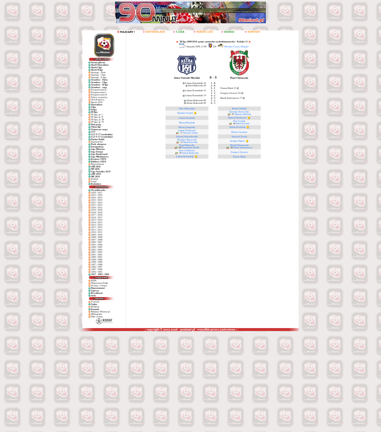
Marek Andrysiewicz (242, 147)
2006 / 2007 (96, 242)
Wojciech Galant (190, 133)
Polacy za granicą (99, 97)
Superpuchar (97, 141)
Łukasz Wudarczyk (187, 130)
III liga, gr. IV (97, 122)
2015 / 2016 (96, 220)
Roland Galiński (239, 108)
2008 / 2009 (96, 237)
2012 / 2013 (96, 227)
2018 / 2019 (96, 212)
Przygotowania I (98, 92)
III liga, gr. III (97, 119)
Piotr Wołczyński (187, 108)
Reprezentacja (97, 164)
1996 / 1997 (96, 267)
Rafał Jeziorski (242, 123)
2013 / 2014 (96, 225)
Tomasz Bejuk (239, 156)
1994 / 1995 (96, 272)
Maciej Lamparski (187, 127)
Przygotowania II (99, 94)
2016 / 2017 (96, 217)
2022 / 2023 (96, 202)
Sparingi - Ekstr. (98, 72)
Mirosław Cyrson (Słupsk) (236, 46)
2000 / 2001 (96, 257)
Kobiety (94, 179)
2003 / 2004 (96, 249)
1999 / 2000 (96, 259)
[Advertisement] (76, 361)
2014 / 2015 (96, 222)
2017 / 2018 (96, 215)
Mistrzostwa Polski (99, 283)
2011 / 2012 (96, 230)
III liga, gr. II (97, 117)
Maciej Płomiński (187, 122)
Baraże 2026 (97, 102)
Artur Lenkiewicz (187, 150)
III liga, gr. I (96, 114)
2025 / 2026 (96, 195)
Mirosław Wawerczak (187, 140)
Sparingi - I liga (98, 75)
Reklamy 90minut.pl (100, 311)
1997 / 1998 (96, 264)
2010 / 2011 (96, 232)
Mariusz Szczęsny (239, 132)
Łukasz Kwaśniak (187, 118)
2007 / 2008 (96, 239)
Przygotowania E (99, 89)
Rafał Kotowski (190, 142)
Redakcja (95, 306)
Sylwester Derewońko (239, 111)
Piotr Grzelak (239, 121)
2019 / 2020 (96, 210)
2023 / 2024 (96, 200)
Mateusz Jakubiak (243, 114)
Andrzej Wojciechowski (187, 136)
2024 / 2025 (96, 197)
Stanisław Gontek (185, 113)
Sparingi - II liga (98, 77)
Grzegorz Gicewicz (239, 152)
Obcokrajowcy (98, 99)
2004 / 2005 (96, 247)
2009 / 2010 (96, 234)
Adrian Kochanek (237, 127)
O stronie (95, 301)
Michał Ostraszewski (239, 145)
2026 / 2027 (96, 192)
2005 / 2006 (96, 244)
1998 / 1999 (96, 262)
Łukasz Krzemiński (185, 156)
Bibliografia (96, 314)
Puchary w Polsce (99, 285)
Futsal (93, 181)
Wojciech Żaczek (239, 136)
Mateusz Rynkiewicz (237, 117)
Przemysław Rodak (190, 147)
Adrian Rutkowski (190, 153)
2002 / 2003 (96, 252)
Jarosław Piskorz (237, 141)
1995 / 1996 (96, 269)
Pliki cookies (97, 316)
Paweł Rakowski (186, 145)
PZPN (93, 280)
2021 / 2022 (96, 205)
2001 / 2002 (96, 254)
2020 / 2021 (96, 207)
